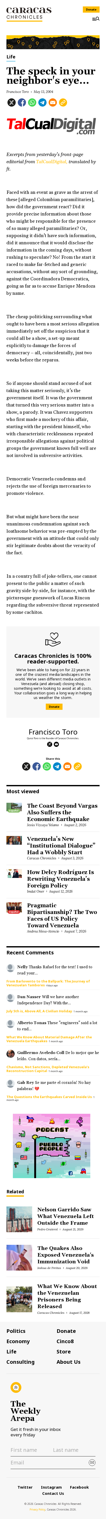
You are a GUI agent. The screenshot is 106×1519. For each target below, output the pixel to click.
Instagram (51, 1487)
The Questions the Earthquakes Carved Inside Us (49, 1096)
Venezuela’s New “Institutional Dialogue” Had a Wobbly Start (61, 846)
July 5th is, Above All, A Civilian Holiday (39, 1011)
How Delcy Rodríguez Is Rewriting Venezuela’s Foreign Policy (60, 879)
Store (64, 1351)
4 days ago (52, 985)
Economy (18, 1341)
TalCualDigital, (51, 162)
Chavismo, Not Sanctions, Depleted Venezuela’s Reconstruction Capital (47, 1069)
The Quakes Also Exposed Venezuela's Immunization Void (65, 1255)
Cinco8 (65, 1341)
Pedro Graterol (47, 1229)
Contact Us (53, 1493)
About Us (69, 1362)
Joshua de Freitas (49, 1268)
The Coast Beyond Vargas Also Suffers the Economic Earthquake (62, 813)
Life (10, 57)
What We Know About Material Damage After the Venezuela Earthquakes (49, 1039)
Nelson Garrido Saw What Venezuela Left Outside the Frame (65, 1216)
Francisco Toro (17, 92)
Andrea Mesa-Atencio (43, 931)
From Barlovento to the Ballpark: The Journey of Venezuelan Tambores (48, 983)
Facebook (79, 1487)
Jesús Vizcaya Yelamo (43, 825)
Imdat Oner (35, 891)
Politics (15, 1331)
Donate (91, 9)
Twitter (25, 1487)
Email (56, 744)
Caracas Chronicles (41, 858)
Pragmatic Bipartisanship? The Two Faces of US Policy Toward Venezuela (62, 915)
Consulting (20, 1362)
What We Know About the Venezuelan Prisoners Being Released (67, 1296)
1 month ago (80, 1011)
